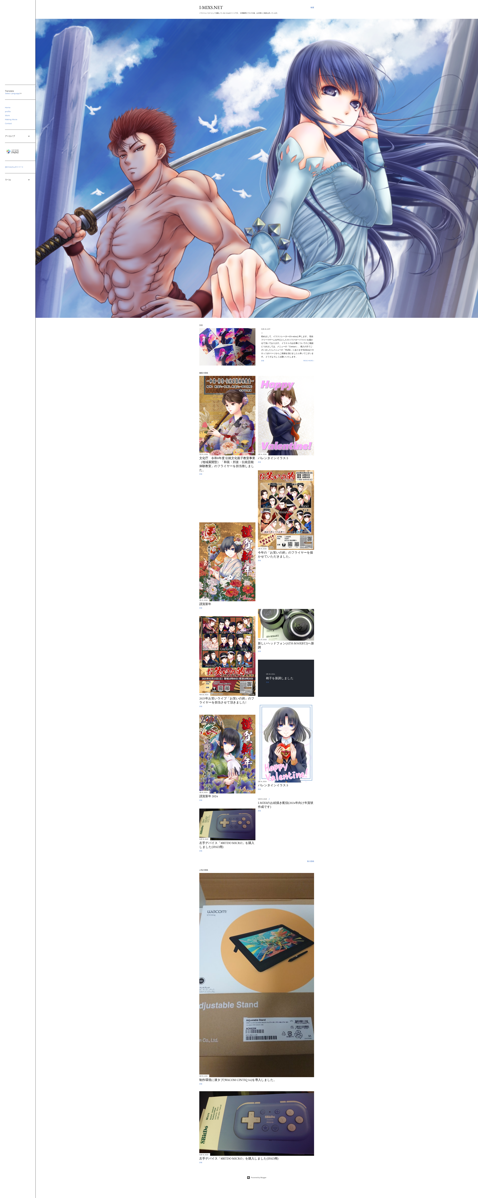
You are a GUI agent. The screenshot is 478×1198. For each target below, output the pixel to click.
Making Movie (11, 119)
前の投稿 (310, 861)
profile (8, 111)
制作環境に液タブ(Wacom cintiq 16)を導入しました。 (237, 1080)
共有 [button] (262, 361)
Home (7, 107)
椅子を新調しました (280, 678)
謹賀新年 (205, 604)
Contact (8, 123)
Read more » (308, 361)
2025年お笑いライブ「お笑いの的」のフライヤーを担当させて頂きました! (226, 700)
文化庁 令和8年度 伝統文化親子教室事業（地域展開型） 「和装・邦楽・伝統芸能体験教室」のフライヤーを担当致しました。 (227, 464)
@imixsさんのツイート (14, 167)
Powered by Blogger (258, 1177)
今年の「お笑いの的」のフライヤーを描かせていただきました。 (285, 554)
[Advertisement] (227, 498)
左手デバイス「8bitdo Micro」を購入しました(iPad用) (238, 1158)
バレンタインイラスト (273, 458)
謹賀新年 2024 (208, 796)
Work (7, 115)
